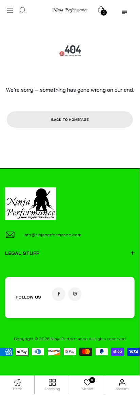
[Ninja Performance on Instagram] (75, 294)
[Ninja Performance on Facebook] (58, 294)
